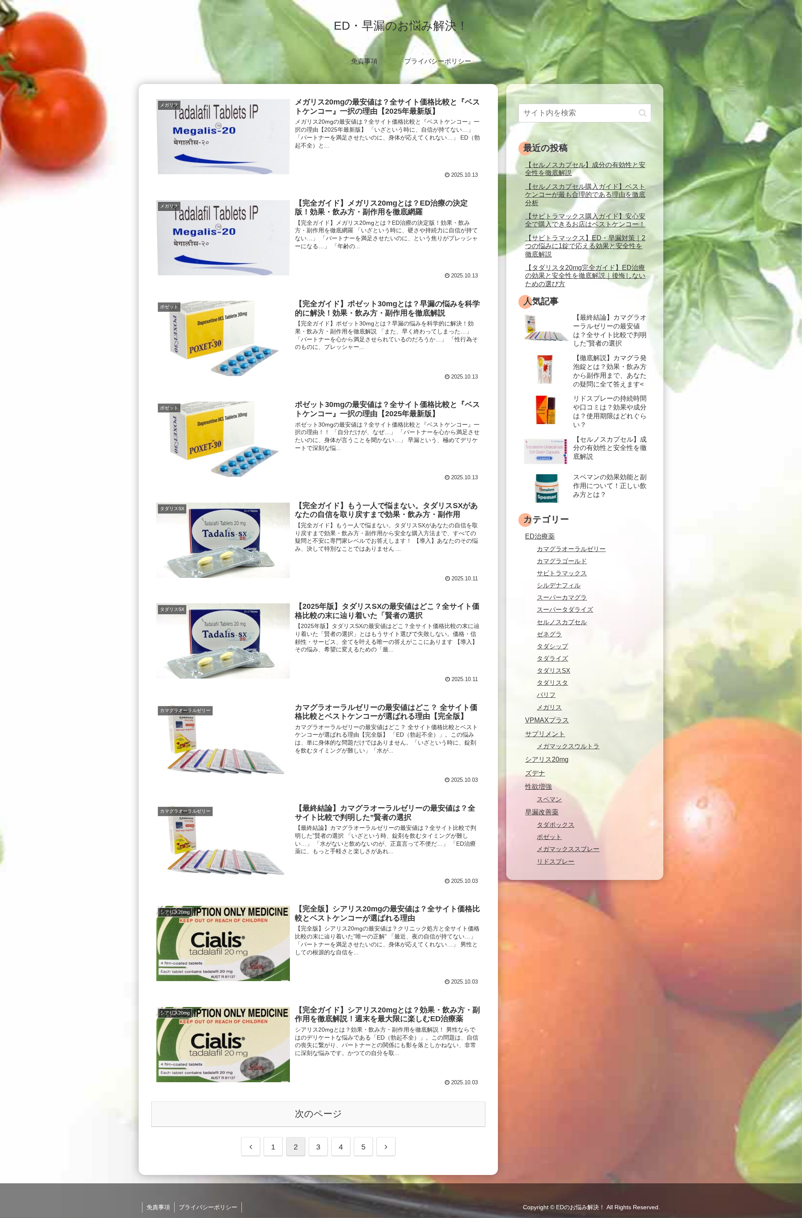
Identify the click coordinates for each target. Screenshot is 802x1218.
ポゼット (549, 837)
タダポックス (555, 824)
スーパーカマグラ (562, 597)
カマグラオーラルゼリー (571, 549)
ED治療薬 (540, 536)
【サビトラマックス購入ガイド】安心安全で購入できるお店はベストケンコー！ (585, 220)
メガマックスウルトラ (568, 746)
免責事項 (158, 1207)
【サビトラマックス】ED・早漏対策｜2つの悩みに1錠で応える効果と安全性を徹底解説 (585, 246)
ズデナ (535, 773)
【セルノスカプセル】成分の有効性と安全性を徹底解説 (585, 168)
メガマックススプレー (568, 849)
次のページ (318, 1114)
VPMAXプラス (547, 720)
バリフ (546, 695)
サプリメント (545, 733)
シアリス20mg (547, 759)
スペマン (549, 799)
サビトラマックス (562, 573)
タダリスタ (552, 682)
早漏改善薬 (541, 812)
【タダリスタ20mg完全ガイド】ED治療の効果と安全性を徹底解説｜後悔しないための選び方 (585, 275)
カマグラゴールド (562, 561)
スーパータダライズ (565, 609)
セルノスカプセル (562, 622)
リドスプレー (555, 861)
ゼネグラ (549, 634)
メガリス (549, 707)
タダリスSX (553, 670)
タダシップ (552, 646)
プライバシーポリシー (208, 1207)
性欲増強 (538, 786)
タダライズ (552, 658)
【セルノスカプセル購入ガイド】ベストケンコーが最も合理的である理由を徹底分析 (585, 194)
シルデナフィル (559, 585)
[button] (642, 113)
